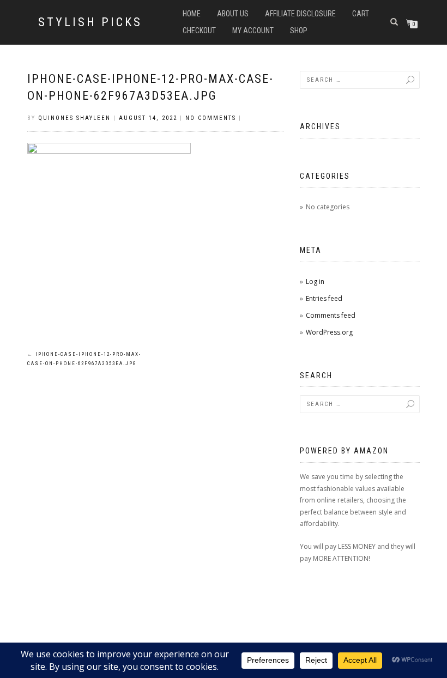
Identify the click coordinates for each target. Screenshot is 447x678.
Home (192, 13)
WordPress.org (329, 332)
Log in (315, 281)
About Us (233, 13)
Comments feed (330, 315)
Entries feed (324, 298)
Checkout (199, 30)
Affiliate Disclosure (300, 13)
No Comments (210, 118)
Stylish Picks (90, 22)
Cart (360, 13)
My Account (253, 30)
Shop (298, 30)
